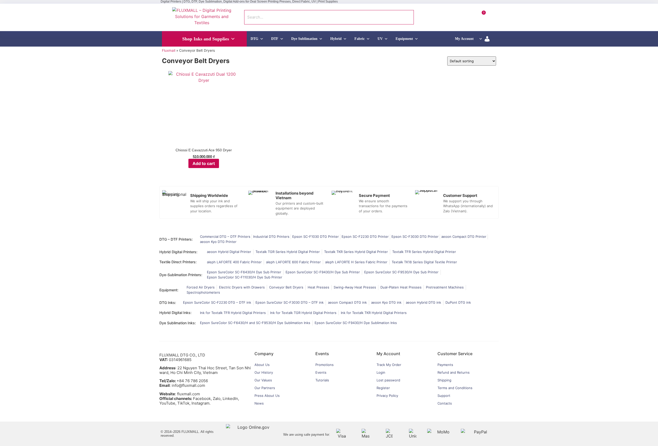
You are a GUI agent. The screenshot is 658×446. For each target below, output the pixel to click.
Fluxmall (168, 50)
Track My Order (389, 365)
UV (380, 39)
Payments (445, 365)
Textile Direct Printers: (178, 262)
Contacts (444, 403)
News (259, 403)
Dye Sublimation (304, 39)
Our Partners (264, 388)
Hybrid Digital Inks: (175, 312)
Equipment (404, 39)
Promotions (324, 365)
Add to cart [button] (204, 163)
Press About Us (267, 395)
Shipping (444, 380)
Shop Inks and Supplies (205, 38)
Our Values (263, 380)
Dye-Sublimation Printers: (180, 275)
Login (381, 372)
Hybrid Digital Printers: (178, 252)
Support (443, 395)
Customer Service (454, 353)
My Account (464, 39)
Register (383, 388)
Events (320, 372)
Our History (263, 372)
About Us (262, 365)
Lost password (388, 380)
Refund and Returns (453, 372)
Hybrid (336, 39)
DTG (254, 39)
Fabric (359, 39)
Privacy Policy (387, 395)
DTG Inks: (167, 302)
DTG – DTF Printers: (176, 239)
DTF (274, 39)
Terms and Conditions (454, 388)
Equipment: (168, 290)
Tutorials (322, 380)
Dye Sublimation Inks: (177, 323)
